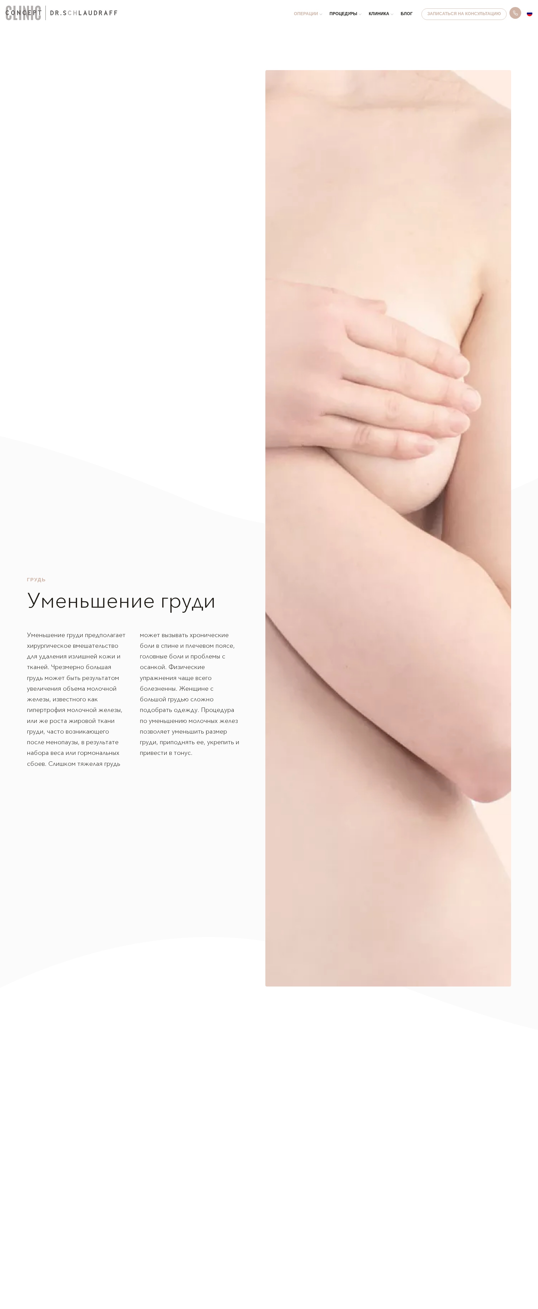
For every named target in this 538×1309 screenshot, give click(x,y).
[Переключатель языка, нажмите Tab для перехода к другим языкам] (529, 13)
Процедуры (343, 14)
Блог (407, 14)
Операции (306, 14)
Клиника (379, 14)
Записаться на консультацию (464, 14)
